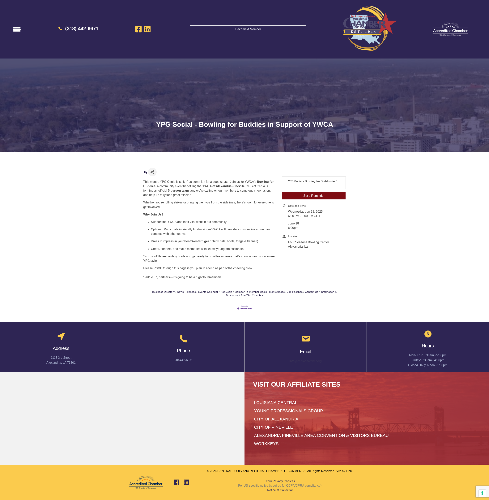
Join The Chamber (252, 295)
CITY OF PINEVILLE (273, 427)
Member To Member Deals (251, 291)
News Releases (186, 291)
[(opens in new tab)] (450, 29)
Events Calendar (208, 291)
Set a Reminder (314, 195)
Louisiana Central (275, 402)
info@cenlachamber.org (305, 361)
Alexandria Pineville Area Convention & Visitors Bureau (321, 435)
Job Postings (295, 291)
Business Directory (163, 291)
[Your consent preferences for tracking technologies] (482, 493)
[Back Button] (145, 173)
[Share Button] (152, 172)
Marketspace (277, 291)
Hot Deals (226, 291)
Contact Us (311, 291)
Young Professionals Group (288, 410)
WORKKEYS (266, 443)
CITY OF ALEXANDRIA (276, 419)
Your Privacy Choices (280, 481)
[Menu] (16, 29)
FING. (350, 471)
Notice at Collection (280, 490)
